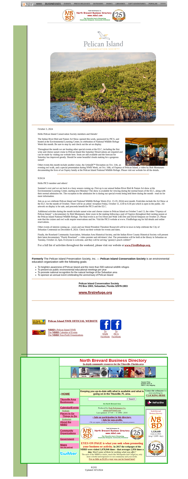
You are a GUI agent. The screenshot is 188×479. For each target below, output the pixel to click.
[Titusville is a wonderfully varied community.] (113, 377)
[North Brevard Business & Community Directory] (94, 21)
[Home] (28, 3)
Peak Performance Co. (117, 408)
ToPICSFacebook (116, 334)
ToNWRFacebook (105, 334)
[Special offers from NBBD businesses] (69, 454)
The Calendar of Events (62, 332)
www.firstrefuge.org (95, 292)
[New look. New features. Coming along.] (112, 438)
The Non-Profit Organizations (65, 335)
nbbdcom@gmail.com (112, 410)
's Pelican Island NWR (62, 329)
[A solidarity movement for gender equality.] (156, 405)
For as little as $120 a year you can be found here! (112, 459)
